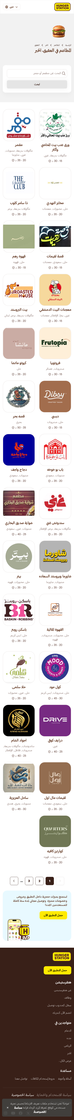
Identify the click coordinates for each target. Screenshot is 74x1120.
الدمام (68, 1030)
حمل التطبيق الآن (53, 915)
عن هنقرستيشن (62, 990)
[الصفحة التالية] (14, 881)
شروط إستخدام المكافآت (43, 1078)
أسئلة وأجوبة (64, 1078)
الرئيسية (68, 45)
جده (69, 1038)
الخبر (46, 45)
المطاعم (57, 45)
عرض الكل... (65, 1060)
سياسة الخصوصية (23, 1095)
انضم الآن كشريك (61, 1012)
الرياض (67, 1045)
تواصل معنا (21, 1078)
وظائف (67, 997)
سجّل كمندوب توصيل (59, 1005)
